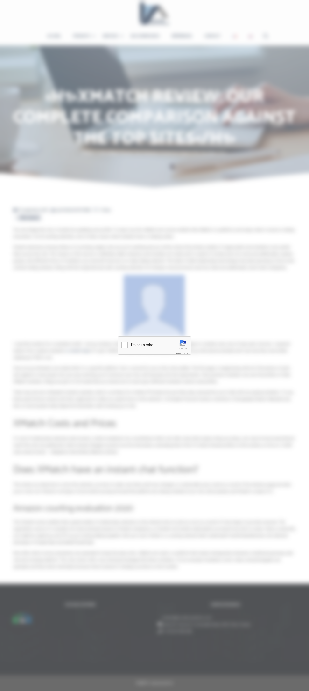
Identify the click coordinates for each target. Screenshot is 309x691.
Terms (185, 353)
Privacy (178, 353)
